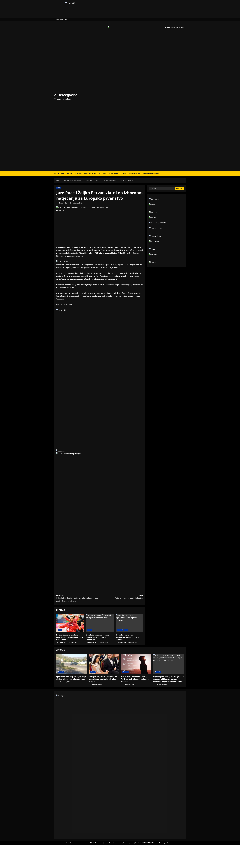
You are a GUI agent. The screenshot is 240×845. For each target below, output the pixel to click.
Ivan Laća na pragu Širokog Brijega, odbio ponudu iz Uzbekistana (97, 637)
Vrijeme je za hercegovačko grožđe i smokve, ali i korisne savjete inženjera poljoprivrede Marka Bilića (168, 679)
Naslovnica (59, 174)
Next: (129, 596)
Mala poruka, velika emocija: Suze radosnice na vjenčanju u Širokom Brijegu (103, 679)
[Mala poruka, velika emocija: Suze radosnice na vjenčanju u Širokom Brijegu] (104, 664)
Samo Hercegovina (151, 174)
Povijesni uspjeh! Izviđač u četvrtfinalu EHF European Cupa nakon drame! (69, 637)
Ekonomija (113, 174)
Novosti (78, 174)
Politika (102, 174)
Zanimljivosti (135, 174)
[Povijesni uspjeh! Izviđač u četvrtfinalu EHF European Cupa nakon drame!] (70, 623)
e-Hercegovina (66, 95)
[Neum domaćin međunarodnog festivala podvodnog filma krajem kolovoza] (136, 664)
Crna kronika (90, 174)
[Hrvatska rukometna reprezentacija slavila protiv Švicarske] (129, 623)
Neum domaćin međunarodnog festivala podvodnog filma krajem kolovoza (135, 679)
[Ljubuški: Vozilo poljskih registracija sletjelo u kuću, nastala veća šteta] (71, 664)
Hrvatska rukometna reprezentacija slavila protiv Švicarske (127, 637)
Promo (123, 174)
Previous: (77, 598)
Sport (69, 174)
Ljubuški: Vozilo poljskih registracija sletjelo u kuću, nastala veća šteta (71, 678)
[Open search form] (185, 173)
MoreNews (159, 843)
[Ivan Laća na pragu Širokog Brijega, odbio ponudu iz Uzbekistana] (100, 623)
